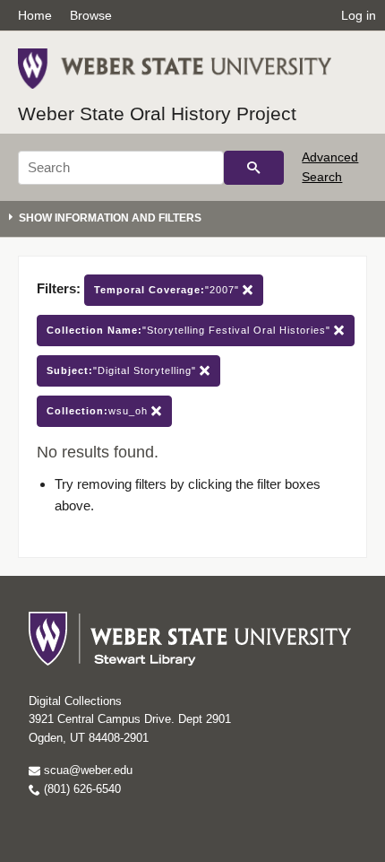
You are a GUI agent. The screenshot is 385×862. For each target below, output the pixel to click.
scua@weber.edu (86, 770)
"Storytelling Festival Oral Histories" (190, 330)
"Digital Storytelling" (123, 370)
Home (35, 15)
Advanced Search (330, 167)
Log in (358, 15)
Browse (91, 15)
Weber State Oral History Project (157, 113)
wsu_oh (99, 410)
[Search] (254, 168)
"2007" (168, 289)
